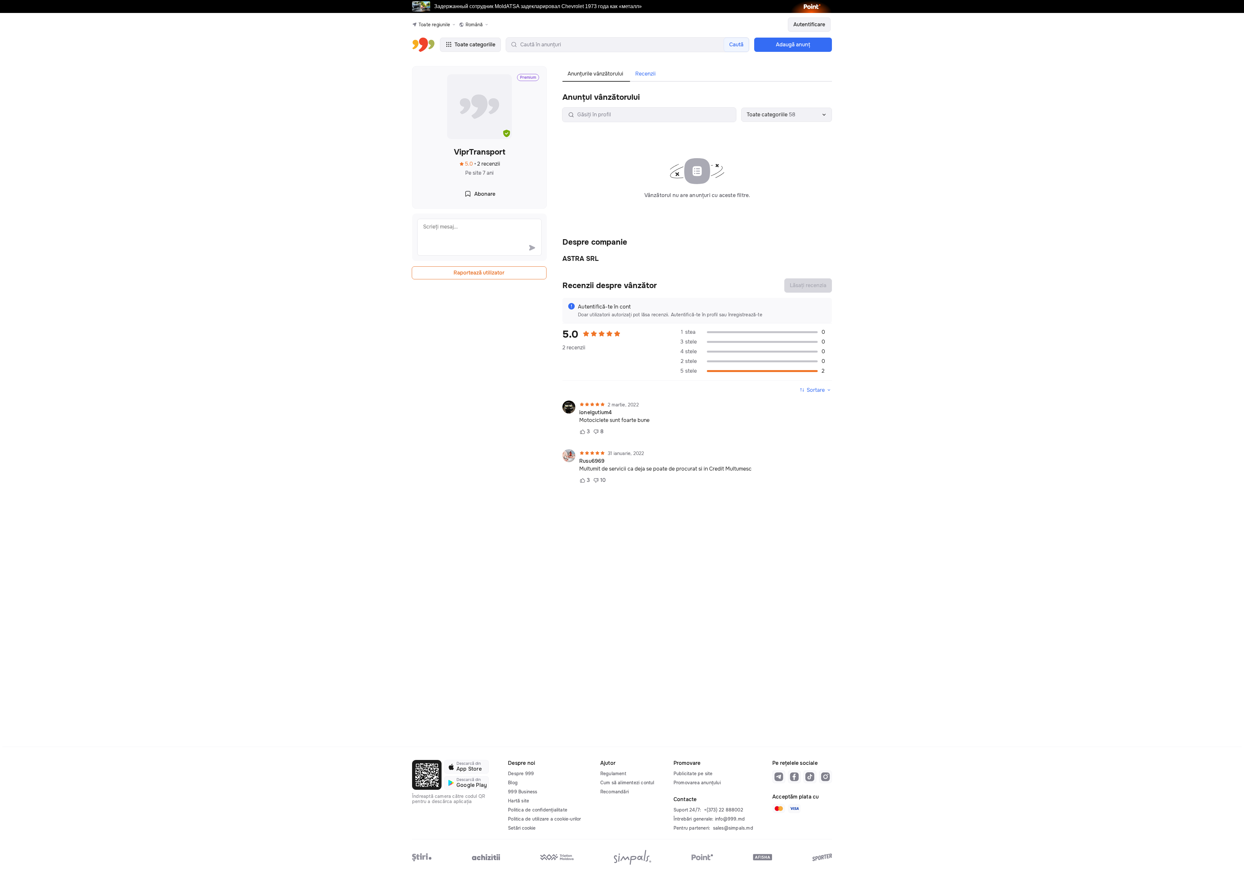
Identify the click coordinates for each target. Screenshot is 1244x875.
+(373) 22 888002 (723, 809)
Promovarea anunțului (697, 782)
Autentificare (809, 24)
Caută (736, 44)
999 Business (522, 791)
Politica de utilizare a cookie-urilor (544, 819)
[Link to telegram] (778, 776)
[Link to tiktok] (809, 776)
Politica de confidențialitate (537, 809)
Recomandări (614, 791)
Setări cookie (522, 828)
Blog (513, 782)
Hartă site (518, 800)
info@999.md (730, 819)
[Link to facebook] (794, 776)
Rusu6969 (592, 461)
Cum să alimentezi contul (627, 782)
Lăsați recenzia (808, 285)
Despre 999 (521, 773)
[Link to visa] (794, 808)
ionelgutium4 (595, 412)
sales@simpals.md (733, 828)
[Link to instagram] (825, 776)
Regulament (613, 773)
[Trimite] (532, 247)
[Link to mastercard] (778, 808)
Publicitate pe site (693, 773)
